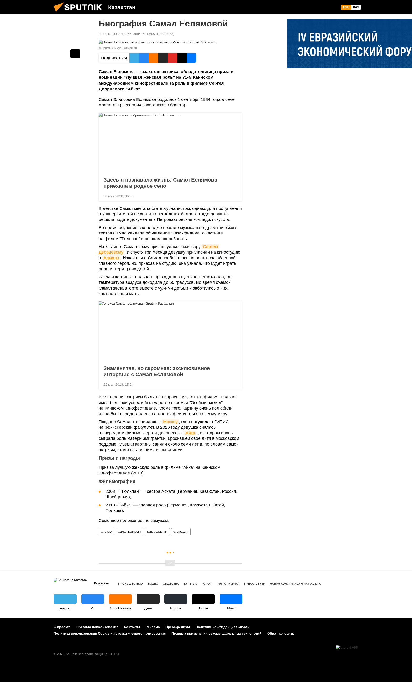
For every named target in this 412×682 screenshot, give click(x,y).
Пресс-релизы (177, 627)
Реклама (153, 627)
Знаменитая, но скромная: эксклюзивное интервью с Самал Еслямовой (156, 371)
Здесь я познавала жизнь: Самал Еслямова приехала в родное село (160, 183)
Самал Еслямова (129, 531)
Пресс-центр (254, 583)
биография (180, 531)
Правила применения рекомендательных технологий (216, 633)
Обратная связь (280, 633)
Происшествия (130, 583)
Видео (153, 583)
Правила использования (97, 627)
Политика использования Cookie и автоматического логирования (110, 633)
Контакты (132, 627)
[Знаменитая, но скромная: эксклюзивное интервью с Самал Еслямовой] (170, 331)
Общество (171, 583)
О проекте (62, 627)
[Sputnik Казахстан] (79, 13)
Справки (106, 531)
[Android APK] (347, 647)
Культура (191, 583)
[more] (234, 195)
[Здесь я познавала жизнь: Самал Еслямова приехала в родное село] (170, 143)
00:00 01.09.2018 (112, 34)
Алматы (111, 257)
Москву (170, 421)
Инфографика (228, 583)
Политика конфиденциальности (223, 627)
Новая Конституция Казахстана (296, 583)
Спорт (208, 583)
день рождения (157, 531)
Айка (190, 433)
